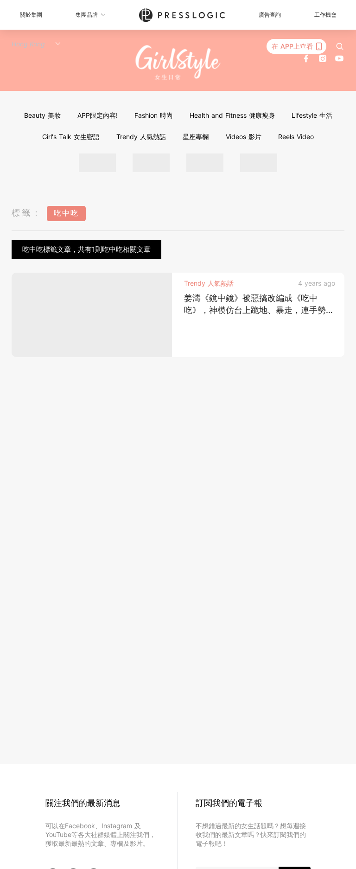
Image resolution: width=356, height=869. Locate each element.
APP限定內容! (97, 115)
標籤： (27, 212)
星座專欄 (196, 137)
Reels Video (296, 137)
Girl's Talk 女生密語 (71, 137)
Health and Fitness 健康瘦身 (232, 115)
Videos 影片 (243, 137)
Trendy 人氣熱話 (141, 137)
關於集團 (31, 14)
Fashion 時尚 (153, 115)
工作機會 (325, 14)
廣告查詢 (270, 14)
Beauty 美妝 (42, 115)
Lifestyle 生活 (312, 115)
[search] (340, 46)
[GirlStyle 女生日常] (178, 62)
